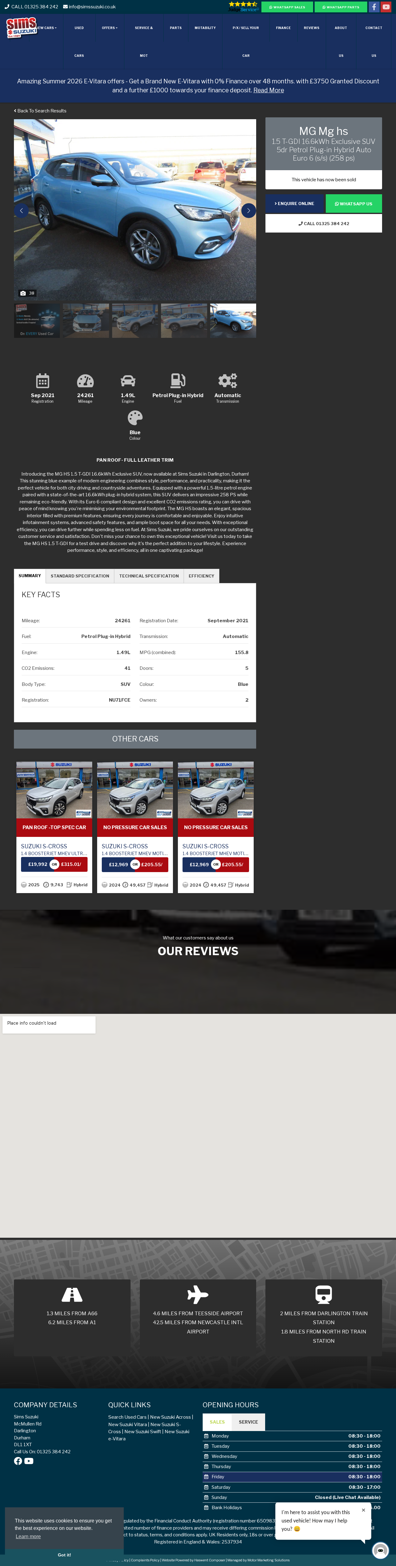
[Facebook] (374, 7)
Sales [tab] (217, 1422)
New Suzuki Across (170, 1417)
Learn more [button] (28, 1536)
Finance (283, 28)
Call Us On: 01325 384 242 (42, 1452)
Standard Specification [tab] (80, 575)
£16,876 (230, 864)
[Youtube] (386, 7)
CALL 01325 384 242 (34, 7)
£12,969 (69, 864)
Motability (205, 28)
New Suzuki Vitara (127, 1424)
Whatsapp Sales (289, 7)
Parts (176, 28)
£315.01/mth (21, 867)
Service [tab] (248, 1422)
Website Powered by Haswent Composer (193, 1560)
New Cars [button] (45, 28)
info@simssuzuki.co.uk (92, 7)
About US (341, 41)
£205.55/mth (102, 867)
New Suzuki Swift (142, 1431)
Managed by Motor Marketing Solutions (258, 1560)
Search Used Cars (127, 1417)
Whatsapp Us (355, 203)
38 (31, 293)
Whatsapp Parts (343, 7)
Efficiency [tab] (201, 575)
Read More (268, 90)
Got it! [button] (64, 1554)
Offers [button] (108, 28)
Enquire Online (295, 203)
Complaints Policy (145, 1560)
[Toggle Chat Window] (380, 1550)
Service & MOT (144, 41)
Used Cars (79, 41)
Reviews (311, 28)
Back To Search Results (41, 111)
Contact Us (373, 41)
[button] (248, 210)
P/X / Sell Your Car (246, 41)
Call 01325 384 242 (326, 223)
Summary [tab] (30, 575)
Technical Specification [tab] (149, 575)
